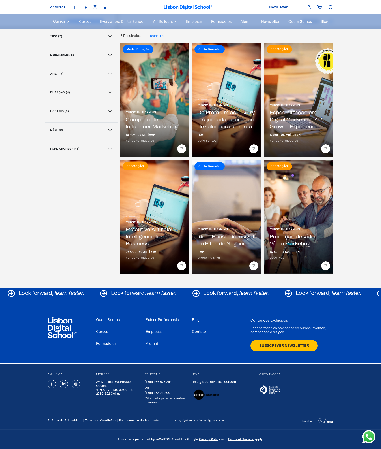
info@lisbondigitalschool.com (214, 381)
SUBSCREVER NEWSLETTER (284, 345)
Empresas (194, 21)
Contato (199, 332)
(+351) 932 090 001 (158, 392)
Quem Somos (300, 21)
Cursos (85, 21)
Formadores (221, 21)
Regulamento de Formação (139, 420)
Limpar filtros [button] (157, 36)
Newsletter (278, 7)
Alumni (246, 21)
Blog (324, 21)
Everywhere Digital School (122, 21)
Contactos (56, 7)
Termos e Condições (100, 420)
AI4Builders (163, 21)
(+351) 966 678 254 (158, 381)
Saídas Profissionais (162, 320)
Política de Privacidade (65, 420)
